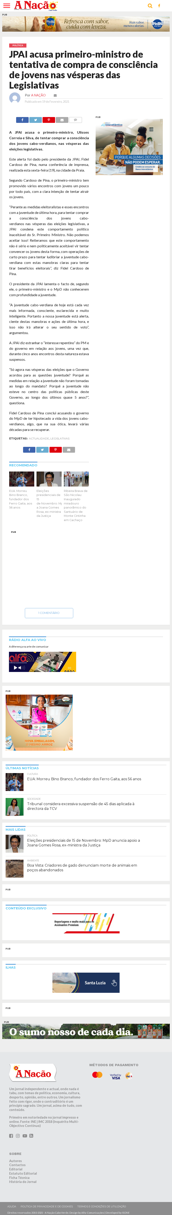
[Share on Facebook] (22, 119)
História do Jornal (23, 1182)
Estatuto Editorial (23, 1173)
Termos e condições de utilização (101, 1206)
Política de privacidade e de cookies (47, 1206)
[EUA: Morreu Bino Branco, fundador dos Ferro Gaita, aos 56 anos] (21, 485)
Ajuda (11, 1206)
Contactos (17, 1165)
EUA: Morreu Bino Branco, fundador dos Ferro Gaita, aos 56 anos (20, 499)
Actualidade (39, 438)
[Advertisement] (49, 568)
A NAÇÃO (38, 95)
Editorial (15, 1169)
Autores (15, 1161)
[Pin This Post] (49, 119)
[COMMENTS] (75, 119)
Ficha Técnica (19, 1178)
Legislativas (59, 438)
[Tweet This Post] (35, 119)
